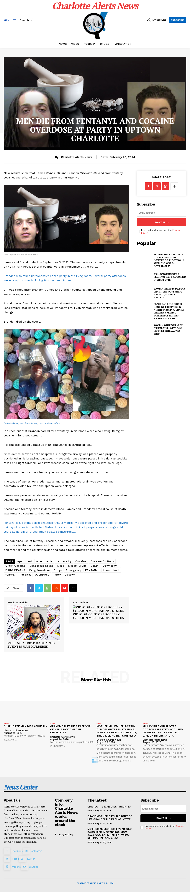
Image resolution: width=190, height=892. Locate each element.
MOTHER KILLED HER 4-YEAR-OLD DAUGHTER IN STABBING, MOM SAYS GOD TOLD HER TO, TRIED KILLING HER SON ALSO (116, 731)
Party (57, 574)
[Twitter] (39, 588)
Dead (60, 565)
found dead (111, 570)
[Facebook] (30, 588)
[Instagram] (26, 851)
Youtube (34, 866)
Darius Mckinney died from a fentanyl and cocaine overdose (32, 423)
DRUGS (95, 110)
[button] (27, 20)
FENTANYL (92, 570)
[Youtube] (24, 866)
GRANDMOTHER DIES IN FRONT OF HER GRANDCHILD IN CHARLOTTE (170, 277)
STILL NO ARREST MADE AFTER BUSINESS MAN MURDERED (31, 644)
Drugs (58, 570)
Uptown (70, 574)
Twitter (31, 858)
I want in (159, 222)
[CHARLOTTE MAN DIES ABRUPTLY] (25, 705)
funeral (10, 574)
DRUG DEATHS (15, 570)
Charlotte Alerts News (76, 157)
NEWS (6, 723)
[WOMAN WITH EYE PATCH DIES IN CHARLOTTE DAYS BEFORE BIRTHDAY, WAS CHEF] (144, 329)
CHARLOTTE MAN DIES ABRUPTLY (25, 726)
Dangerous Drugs (41, 565)
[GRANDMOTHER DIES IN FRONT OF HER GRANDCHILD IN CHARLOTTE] (144, 277)
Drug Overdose (39, 570)
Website (16, 866)
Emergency (73, 570)
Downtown (110, 565)
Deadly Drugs (77, 565)
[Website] (7, 866)
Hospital (25, 574)
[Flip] (64, 588)
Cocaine (80, 561)
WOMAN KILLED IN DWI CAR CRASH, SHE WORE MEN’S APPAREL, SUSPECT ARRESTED (169, 293)
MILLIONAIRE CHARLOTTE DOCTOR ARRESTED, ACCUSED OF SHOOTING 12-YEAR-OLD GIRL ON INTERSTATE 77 (169, 260)
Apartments (44, 561)
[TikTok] (7, 859)
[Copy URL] (73, 588)
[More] (174, 186)
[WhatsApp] (47, 588)
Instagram (36, 850)
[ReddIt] (56, 588)
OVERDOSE (42, 574)
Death (95, 565)
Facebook (17, 850)
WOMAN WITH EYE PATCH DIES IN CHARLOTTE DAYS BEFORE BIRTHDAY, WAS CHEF (168, 329)
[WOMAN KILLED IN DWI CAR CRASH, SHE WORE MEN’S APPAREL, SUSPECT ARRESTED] (144, 293)
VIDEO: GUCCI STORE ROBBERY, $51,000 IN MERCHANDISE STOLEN (98, 616)
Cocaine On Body (102, 561)
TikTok (15, 858)
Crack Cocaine (15, 565)
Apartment (24, 561)
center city (63, 561)
